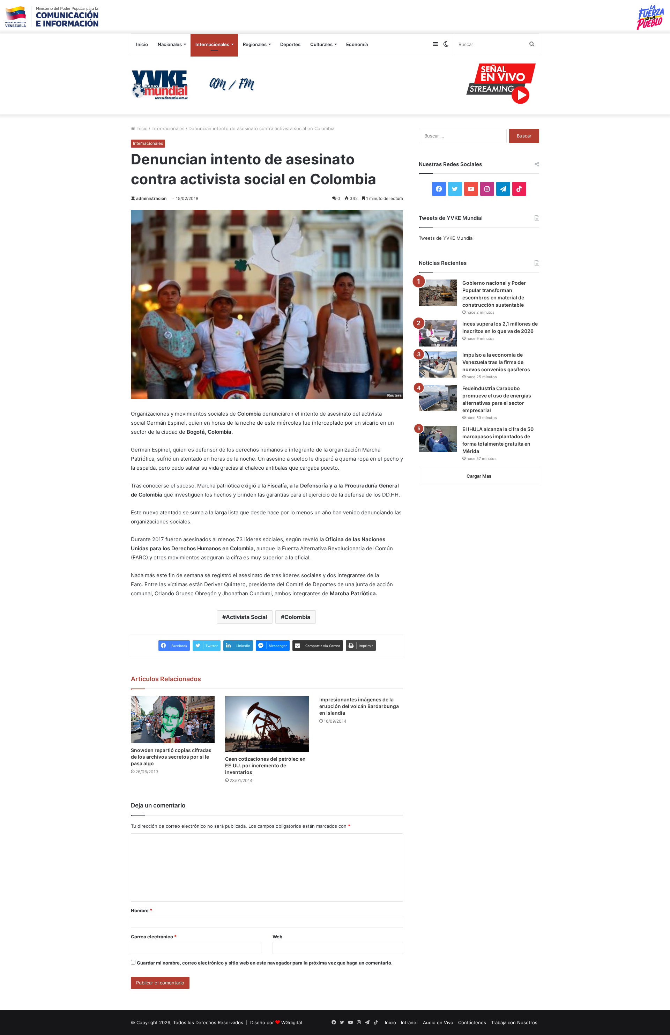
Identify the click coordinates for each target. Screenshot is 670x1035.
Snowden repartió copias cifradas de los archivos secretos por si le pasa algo (171, 756)
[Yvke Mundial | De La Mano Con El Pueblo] (195, 84)
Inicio (142, 44)
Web (277, 936)
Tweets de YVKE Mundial (446, 238)
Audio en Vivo (438, 1022)
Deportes (290, 44)
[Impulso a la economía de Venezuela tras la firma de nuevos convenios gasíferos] (438, 364)
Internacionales (212, 44)
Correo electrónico (154, 936)
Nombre (141, 910)
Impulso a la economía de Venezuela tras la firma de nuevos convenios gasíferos (496, 362)
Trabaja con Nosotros (514, 1022)
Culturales (321, 44)
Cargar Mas (479, 476)
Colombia (297, 616)
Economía (357, 44)
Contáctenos (472, 1022)
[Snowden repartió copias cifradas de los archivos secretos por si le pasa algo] (173, 719)
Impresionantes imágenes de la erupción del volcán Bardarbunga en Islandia (359, 706)
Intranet (409, 1022)
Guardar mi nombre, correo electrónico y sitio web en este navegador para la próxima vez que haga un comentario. (265, 963)
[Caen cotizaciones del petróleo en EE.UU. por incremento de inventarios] (267, 724)
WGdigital (291, 1022)
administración (151, 198)
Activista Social (246, 616)
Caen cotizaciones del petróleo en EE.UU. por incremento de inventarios (265, 765)
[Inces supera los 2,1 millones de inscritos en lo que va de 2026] (438, 333)
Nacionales (170, 44)
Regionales (255, 44)
